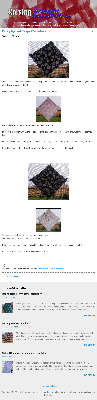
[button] (93, 32)
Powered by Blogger (50, 386)
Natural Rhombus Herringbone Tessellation (24, 353)
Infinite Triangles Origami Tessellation (22, 293)
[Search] (93, 5)
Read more (89, 315)
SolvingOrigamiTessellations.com (49, 269)
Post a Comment (12, 276)
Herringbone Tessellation (15, 323)
